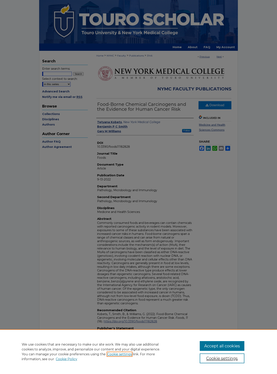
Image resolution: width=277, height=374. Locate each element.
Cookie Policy (66, 359)
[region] (138, 351)
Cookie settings (119, 354)
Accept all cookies (222, 346)
